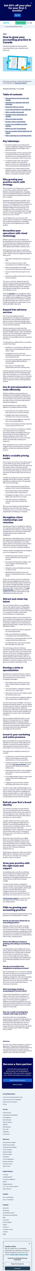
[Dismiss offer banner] (31, 3)
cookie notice (14, 1254)
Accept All (17, 1268)
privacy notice (23, 1254)
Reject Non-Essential (17, 1264)
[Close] (29, 1243)
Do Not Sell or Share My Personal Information (17, 1258)
